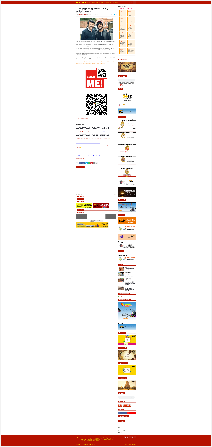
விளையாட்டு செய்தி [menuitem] (107, 2)
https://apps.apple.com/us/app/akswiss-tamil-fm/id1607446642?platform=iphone (91, 138)
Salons (119, 427)
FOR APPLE (120, 84)
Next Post (114, 194)
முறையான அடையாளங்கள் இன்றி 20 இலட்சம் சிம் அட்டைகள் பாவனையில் (130, 275)
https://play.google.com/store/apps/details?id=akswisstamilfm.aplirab (89, 131)
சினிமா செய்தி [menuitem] (115, 2)
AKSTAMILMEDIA (86, 444)
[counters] (124, 406)
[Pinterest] (91, 163)
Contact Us (134, 444)
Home (77, 6)
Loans (119, 424)
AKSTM (78, 2)
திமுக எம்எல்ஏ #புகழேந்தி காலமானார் (129, 269)
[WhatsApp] (89, 163)
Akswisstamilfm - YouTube (81, 158)
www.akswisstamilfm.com (82, 118)
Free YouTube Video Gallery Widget (95, 221)
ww (81, 121)
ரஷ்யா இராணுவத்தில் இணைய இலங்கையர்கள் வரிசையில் (129, 289)
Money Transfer (121, 425)
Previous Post (79, 194)
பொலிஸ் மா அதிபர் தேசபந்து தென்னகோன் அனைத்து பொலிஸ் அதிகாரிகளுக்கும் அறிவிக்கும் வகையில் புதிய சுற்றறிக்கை (130, 282)
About (130, 444)
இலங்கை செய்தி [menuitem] (88, 2)
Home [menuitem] (83, 2)
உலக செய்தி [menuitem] (101, 2)
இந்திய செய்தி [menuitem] (95, 2)
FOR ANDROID (120, 85)
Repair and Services (121, 430)
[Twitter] (114, 14)
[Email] (94, 163)
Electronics (120, 432)
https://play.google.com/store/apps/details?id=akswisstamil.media (87, 152)
